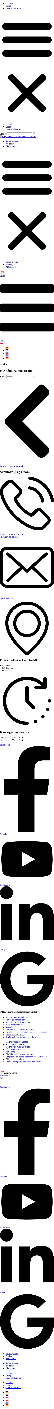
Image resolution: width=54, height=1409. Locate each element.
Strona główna (12, 141)
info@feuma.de (7, 598)
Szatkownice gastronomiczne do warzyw (23, 1037)
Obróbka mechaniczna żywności (20, 1029)
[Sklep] (2, 273)
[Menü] (27, 338)
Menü (2, 340)
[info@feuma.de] (27, 593)
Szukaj (3, 134)
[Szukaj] (34, 133)
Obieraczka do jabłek (15, 1034)
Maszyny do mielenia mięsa (18, 1022)
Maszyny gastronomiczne (17, 1017)
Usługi (8, 6)
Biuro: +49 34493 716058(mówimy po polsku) (11, 535)
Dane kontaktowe (13, 8)
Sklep (2, 276)
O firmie (9, 3)
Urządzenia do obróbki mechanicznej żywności (26, 1032)
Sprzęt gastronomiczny (15, 1020)
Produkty (10, 144)
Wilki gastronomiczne (15, 1025)
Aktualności (11, 146)
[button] (27, 66)
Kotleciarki (10, 1027)
